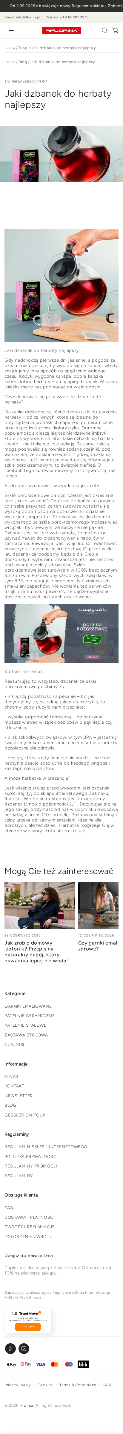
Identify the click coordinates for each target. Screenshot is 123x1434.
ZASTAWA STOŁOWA (26, 1035)
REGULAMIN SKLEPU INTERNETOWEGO (45, 1146)
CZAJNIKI (14, 1044)
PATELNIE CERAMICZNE (29, 1015)
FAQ (8, 1207)
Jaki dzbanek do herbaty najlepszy (63, 48)
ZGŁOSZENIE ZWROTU (28, 1236)
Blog (23, 48)
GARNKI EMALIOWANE (28, 1006)
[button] (104, 30)
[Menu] (10, 30)
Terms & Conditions (77, 1385)
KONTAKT (14, 1086)
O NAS (11, 1076)
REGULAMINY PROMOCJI (30, 1166)
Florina (9, 48)
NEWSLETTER (18, 1095)
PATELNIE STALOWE (25, 1025)
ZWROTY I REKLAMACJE (29, 1226)
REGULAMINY (18, 1175)
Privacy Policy (17, 1385)
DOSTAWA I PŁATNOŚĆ (28, 1217)
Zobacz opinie (27, 1326)
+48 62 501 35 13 (74, 17)
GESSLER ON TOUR (25, 1115)
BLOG (10, 1105)
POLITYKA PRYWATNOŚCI (31, 1156)
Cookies (45, 1385)
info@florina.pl (28, 17)
